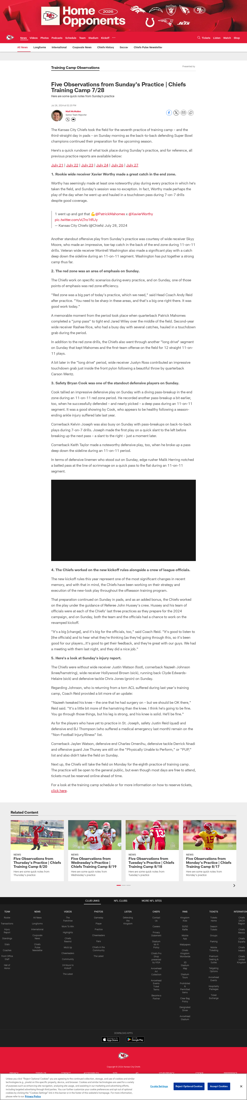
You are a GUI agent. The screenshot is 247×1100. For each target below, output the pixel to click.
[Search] (198, 37)
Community (68, 959)
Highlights (68, 932)
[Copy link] (191, 113)
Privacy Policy (33, 1096)
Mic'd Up (68, 947)
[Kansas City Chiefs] (123, 1056)
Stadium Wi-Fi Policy (156, 944)
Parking (214, 941)
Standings (7, 938)
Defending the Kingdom (128, 920)
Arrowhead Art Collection (156, 971)
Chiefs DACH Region (241, 920)
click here (59, 790)
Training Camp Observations (75, 67)
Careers (156, 926)
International (37, 929)
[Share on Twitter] (176, 114)
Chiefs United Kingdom (241, 959)
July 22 (72, 165)
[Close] (241, 1086)
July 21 (57, 165)
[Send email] (183, 114)
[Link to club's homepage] (10, 37)
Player (99, 923)
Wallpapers (185, 944)
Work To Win (68, 926)
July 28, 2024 (116, 225)
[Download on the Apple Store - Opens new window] (110, 1040)
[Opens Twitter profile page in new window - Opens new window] (68, 119)
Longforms (37, 923)
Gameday (98, 917)
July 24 (102, 165)
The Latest (68, 974)
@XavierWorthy (141, 214)
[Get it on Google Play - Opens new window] (135, 1041)
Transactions (7, 923)
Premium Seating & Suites (214, 959)
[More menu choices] (113, 37)
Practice (99, 929)
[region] (123, 1086)
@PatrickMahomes (110, 214)
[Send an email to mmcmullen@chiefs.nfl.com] (73, 119)
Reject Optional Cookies (189, 1086)
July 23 (87, 165)
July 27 (132, 165)
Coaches (7, 950)
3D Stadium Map (185, 965)
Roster (7, 917)
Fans (98, 941)
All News (37, 917)
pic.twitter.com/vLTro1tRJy (76, 219)
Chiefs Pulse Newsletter (37, 947)
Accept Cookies (219, 1086)
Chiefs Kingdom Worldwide (185, 953)
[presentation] (234, 886)
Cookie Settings (159, 1086)
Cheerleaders (67, 953)
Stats (7, 944)
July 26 (117, 165)
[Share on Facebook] (169, 114)
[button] (123, 520)
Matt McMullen (73, 111)
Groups (213, 935)
